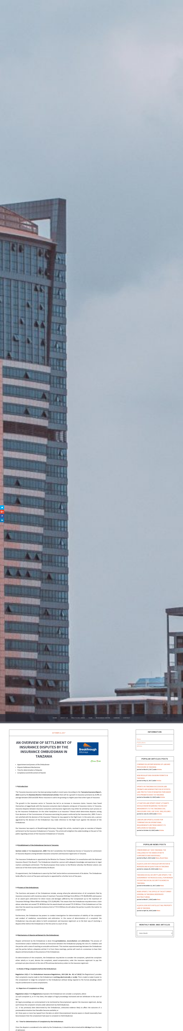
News (139, 739)
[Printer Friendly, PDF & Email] (96, 761)
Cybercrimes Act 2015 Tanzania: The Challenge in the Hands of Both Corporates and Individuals (151, 853)
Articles (139, 746)
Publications (141, 742)
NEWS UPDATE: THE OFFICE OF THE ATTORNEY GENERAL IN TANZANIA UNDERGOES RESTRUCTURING (154, 894)
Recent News (164, 858)
